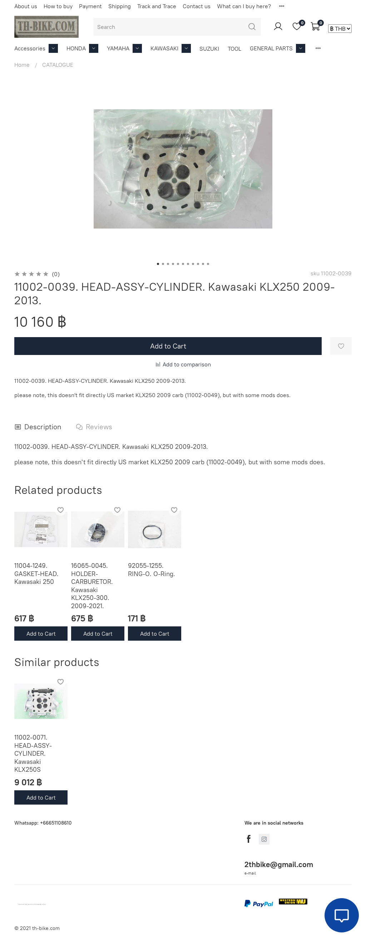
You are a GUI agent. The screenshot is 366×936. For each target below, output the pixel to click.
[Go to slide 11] (208, 264)
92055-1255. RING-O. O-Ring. (151, 569)
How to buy (58, 6)
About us (25, 6)
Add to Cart (41, 633)
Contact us (197, 6)
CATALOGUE (57, 64)
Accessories (29, 48)
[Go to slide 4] (173, 264)
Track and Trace (156, 6)
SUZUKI (209, 48)
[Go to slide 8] (193, 264)
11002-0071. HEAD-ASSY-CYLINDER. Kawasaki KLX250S (33, 753)
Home (22, 64)
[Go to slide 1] (158, 264)
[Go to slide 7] (188, 264)
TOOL (234, 48)
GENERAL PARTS (271, 48)
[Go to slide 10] (203, 264)
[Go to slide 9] (198, 264)
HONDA (76, 48)
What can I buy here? (244, 6)
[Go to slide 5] (178, 264)
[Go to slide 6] (183, 264)
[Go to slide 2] (163, 264)
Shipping (119, 6)
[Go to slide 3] (168, 264)
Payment (90, 6)
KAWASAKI (164, 48)
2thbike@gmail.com (278, 864)
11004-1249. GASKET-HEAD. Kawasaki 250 (36, 573)
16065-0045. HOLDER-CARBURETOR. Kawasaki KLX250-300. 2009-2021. (92, 585)
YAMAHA (118, 48)
